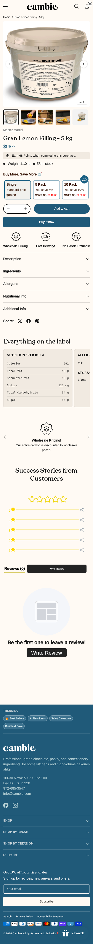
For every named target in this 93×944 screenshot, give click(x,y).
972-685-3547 (14, 788)
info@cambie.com (17, 793)
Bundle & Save (14, 726)
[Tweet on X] (20, 321)
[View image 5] (80, 117)
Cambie (17, 933)
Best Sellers (14, 718)
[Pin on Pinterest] (37, 321)
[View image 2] (28, 117)
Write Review (57, 568)
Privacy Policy (24, 916)
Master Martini (13, 130)
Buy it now (46, 222)
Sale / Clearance (61, 718)
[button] (87, 6)
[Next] (84, 64)
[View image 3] (45, 117)
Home (6, 17)
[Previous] (9, 64)
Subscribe (46, 901)
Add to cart (61, 208)
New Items (38, 718)
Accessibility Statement (50, 916)
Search (7, 916)
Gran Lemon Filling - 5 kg (29, 17)
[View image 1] (11, 117)
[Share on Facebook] (28, 321)
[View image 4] (63, 117)
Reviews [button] (14, 568)
